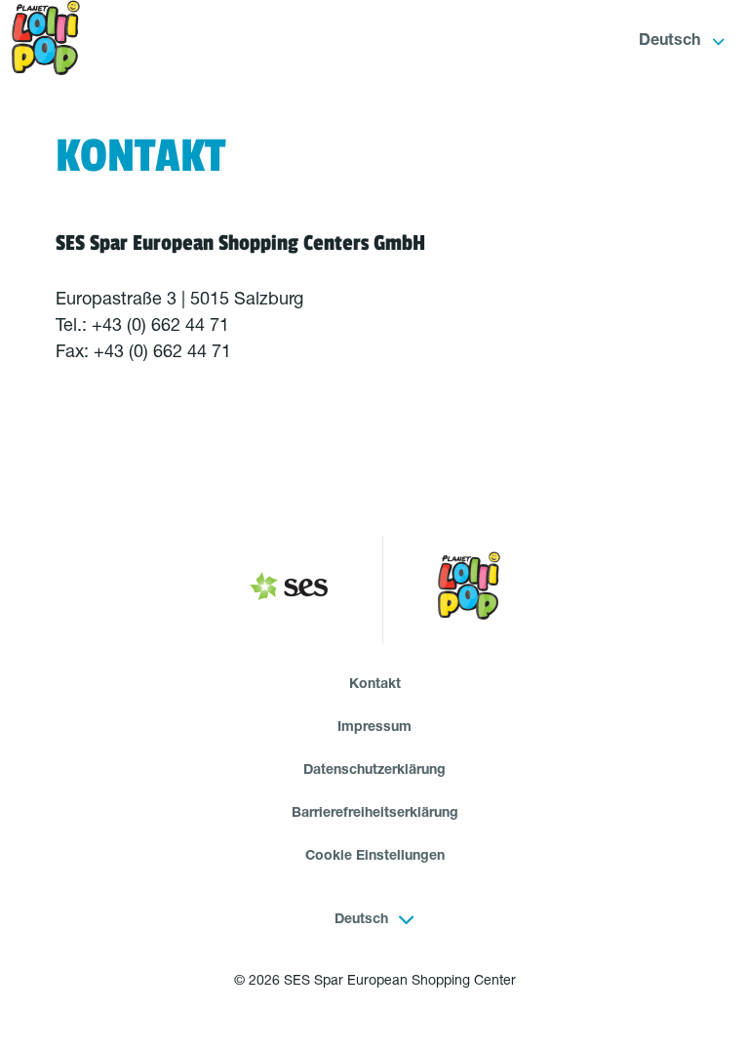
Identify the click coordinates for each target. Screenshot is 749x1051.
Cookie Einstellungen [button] (375, 857)
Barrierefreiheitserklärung (375, 814)
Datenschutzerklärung (374, 771)
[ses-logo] (289, 590)
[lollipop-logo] (469, 589)
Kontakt (375, 685)
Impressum (374, 728)
